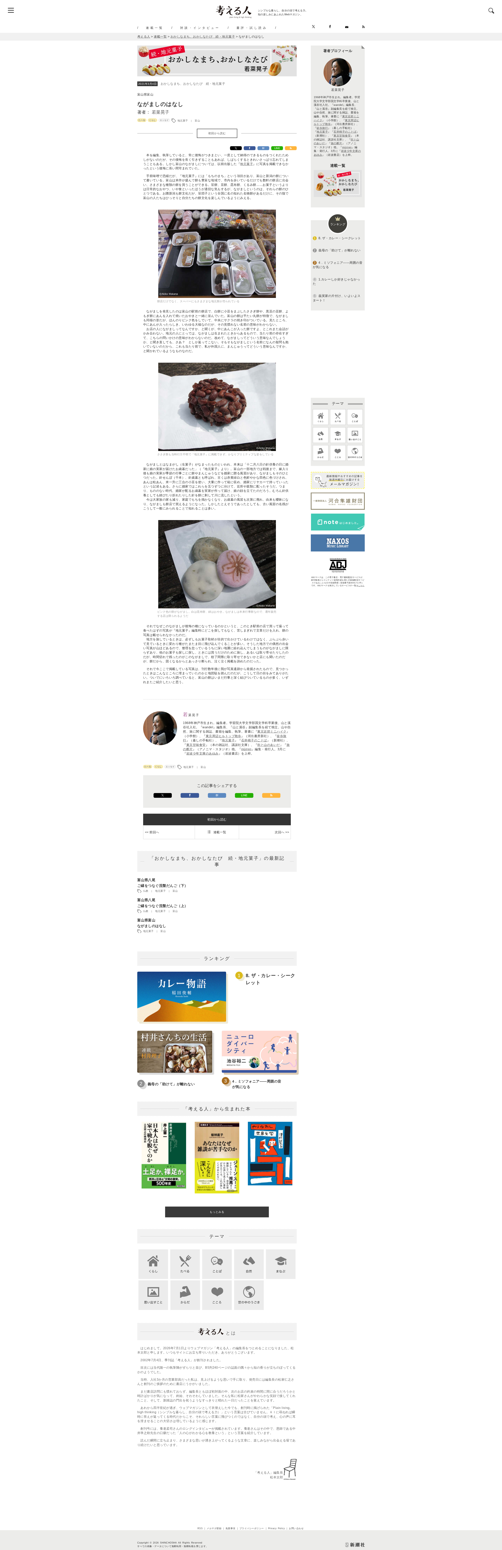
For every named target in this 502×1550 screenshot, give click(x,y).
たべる (141, 120)
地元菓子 (182, 120)
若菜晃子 (160, 112)
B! (263, 148)
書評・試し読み (251, 28)
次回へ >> (282, 832)
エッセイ (164, 120)
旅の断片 (336, 143)
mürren (246, 749)
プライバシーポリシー (251, 1528)
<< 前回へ (152, 832)
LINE (277, 148)
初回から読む (217, 133)
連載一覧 (155, 28)
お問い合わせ (296, 1528)
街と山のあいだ (268, 745)
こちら (361, 585)
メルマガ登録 (214, 1528)
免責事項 (230, 1528)
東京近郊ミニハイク (271, 731)
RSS (200, 1528)
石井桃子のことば (254, 740)
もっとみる (217, 1211)
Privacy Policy (276, 1528)
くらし (152, 120)
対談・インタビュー (200, 28)
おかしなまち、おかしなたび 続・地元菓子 (193, 83)
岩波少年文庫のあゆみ (202, 753)
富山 (197, 120)
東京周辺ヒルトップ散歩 (223, 736)
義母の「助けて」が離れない (171, 1084)
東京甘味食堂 (196, 745)
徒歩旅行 (322, 128)
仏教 (145, 890)
